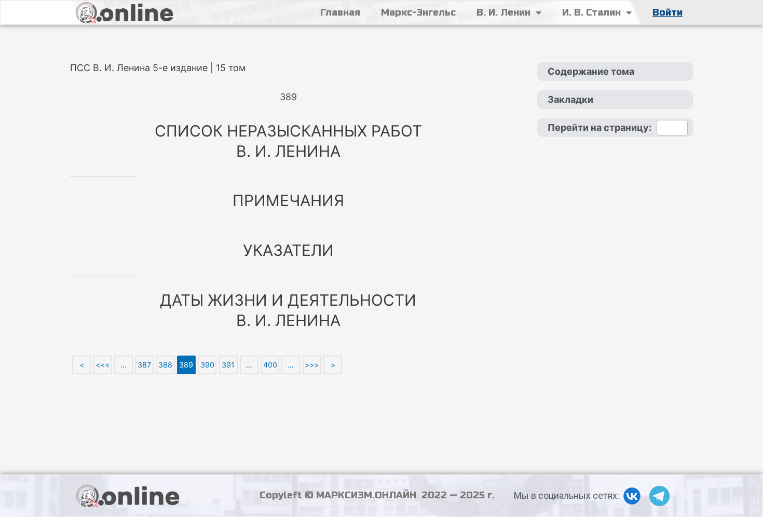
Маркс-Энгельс (418, 12)
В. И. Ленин (503, 12)
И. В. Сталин (591, 12)
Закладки (570, 99)
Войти (667, 12)
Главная (340, 12)
